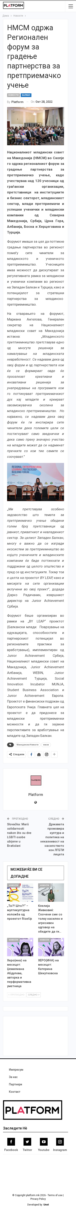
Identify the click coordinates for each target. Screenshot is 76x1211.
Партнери (15, 1084)
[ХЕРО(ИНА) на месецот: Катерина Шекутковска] (51, 947)
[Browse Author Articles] (35, 780)
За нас (13, 1077)
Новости (13, 95)
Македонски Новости (28, 745)
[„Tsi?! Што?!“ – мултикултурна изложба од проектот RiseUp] (20, 892)
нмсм (46, 745)
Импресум (16, 1069)
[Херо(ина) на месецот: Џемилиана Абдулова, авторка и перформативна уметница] (20, 947)
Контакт (14, 1091)
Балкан (26, 95)
